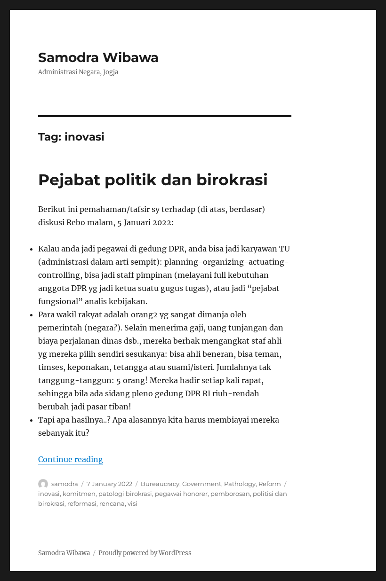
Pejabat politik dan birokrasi (153, 179)
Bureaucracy (160, 483)
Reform (269, 483)
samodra (64, 483)
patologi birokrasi (125, 493)
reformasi (81, 503)
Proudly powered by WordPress (145, 553)
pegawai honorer (181, 493)
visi (132, 503)
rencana (112, 503)
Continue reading (70, 459)
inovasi (49, 493)
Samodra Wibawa (98, 57)
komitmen (79, 493)
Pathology (240, 483)
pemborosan (230, 493)
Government (201, 483)
